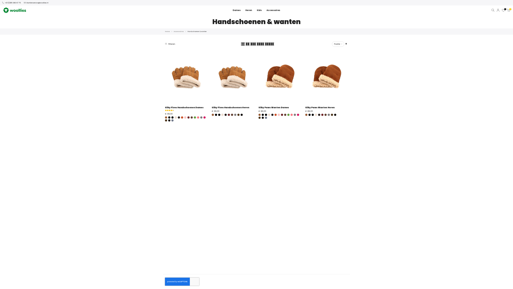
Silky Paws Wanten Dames (274, 108)
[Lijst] (243, 44)
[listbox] (186, 119)
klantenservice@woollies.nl (37, 3)
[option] (166, 117)
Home (167, 31)
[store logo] (14, 10)
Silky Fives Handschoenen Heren (230, 108)
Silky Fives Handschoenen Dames (184, 108)
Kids (259, 10)
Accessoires (179, 31)
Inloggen (498, 10)
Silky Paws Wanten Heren (320, 108)
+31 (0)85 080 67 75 (13, 3)
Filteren (171, 44)
